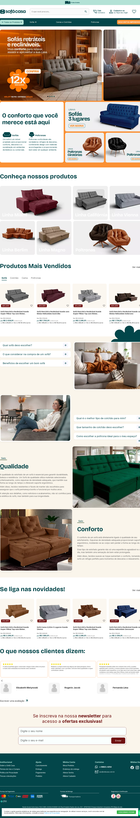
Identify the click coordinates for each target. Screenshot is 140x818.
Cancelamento (41, 765)
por (2, 321)
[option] (51, 65)
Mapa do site (118, 807)
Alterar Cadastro (69, 776)
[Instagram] (137, 767)
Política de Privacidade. (52, 813)
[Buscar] (86, 11)
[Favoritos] (134, 11)
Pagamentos (41, 773)
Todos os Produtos (12, 22)
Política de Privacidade (9, 773)
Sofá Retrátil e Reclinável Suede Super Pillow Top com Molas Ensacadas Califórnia (15, 314)
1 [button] (47, 96)
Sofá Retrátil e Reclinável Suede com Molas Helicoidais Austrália (53, 313)
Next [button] (134, 2)
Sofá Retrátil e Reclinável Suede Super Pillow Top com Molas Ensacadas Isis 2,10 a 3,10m (87, 314)
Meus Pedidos (68, 765)
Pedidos (39, 776)
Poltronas (95, 22)
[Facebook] (132, 767)
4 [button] (54, 96)
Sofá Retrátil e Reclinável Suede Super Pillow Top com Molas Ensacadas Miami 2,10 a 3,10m (15, 629)
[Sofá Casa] (13, 12)
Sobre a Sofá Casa (7, 765)
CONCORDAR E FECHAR (126, 812)
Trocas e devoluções (8, 776)
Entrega (39, 769)
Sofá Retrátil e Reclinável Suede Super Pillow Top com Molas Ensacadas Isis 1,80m (87, 629)
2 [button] (49, 96)
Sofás (32, 22)
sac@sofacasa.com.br (107, 772)
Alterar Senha (68, 773)
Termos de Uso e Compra (10, 769)
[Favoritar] (31, 305)
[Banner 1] (51, 100)
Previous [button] (4, 2)
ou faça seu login (121, 12)
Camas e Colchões (64, 22)
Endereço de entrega (71, 769)
